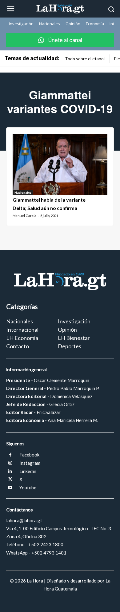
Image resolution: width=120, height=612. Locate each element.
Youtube (27, 487)
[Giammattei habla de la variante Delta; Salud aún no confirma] (60, 164)
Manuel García (24, 216)
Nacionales (22, 192)
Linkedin (27, 471)
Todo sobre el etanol (85, 58)
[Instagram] (10, 463)
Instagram (29, 463)
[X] (10, 480)
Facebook (29, 454)
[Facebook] (10, 455)
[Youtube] (10, 488)
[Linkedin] (10, 471)
